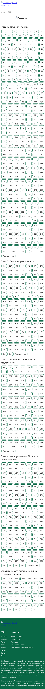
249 (35, 177)
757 (29, 534)
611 (23, 429)
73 (3, 71)
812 (41, 579)
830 (22, 592)
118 (4, 97)
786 (35, 552)
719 (10, 512)
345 (22, 238)
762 (16, 539)
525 (10, 376)
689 (41, 490)
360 (29, 247)
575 (16, 407)
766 (41, 539)
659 (29, 473)
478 (35, 332)
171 (29, 128)
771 (29, 543)
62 (31, 62)
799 (29, 561)
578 (35, 407)
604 (22, 424)
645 (29, 464)
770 (23, 543)
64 (42, 62)
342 (4, 238)
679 (22, 486)
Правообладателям (18, 645)
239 (16, 172)
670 (10, 482)
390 (10, 279)
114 (23, 93)
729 (29, 517)
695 (35, 495)
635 (41, 442)
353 (28, 243)
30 (31, 44)
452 (4, 319)
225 (16, 163)
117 (41, 93)
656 (10, 473)
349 (4, 243)
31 (36, 44)
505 (29, 349)
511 (10, 367)
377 (16, 270)
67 (15, 66)
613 (35, 429)
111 (4, 93)
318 (28, 221)
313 (41, 216)
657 (16, 473)
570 (29, 402)
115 (29, 93)
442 (28, 310)
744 (35, 526)
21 (25, 40)
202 (4, 150)
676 (4, 486)
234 (28, 168)
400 (29, 283)
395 (41, 279)
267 (16, 190)
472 (41, 327)
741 (16, 526)
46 (31, 53)
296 (22, 207)
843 (16, 601)
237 (4, 172)
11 (14, 36)
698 (10, 499)
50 (9, 58)
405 (16, 288)
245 (10, 177)
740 (10, 526)
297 (29, 207)
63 (36, 62)
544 (41, 385)
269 (29, 190)
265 (4, 190)
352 (22, 243)
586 (41, 411)
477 (29, 332)
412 (16, 292)
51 (14, 58)
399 (22, 283)
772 (35, 543)
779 (35, 548)
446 (10, 314)
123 (35, 97)
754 (10, 534)
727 (16, 517)
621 (41, 433)
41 (3, 53)
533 (16, 380)
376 (10, 270)
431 (4, 305)
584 (28, 411)
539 (10, 385)
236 (41, 168)
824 (28, 587)
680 (28, 486)
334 (41, 229)
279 (4, 199)
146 (4, 115)
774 (4, 548)
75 (14, 71)
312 (35, 216)
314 (4, 221)
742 (22, 526)
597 (22, 420)
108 (29, 89)
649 (10, 468)
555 (22, 394)
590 (22, 416)
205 (22, 150)
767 (4, 543)
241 (29, 172)
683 (4, 490)
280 (10, 199)
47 (36, 53)
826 (41, 587)
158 (35, 119)
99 (15, 84)
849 (10, 605)
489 (16, 341)
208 (41, 150)
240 (22, 172)
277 (35, 194)
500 (41, 345)
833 (41, 592)
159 (41, 119)
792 (29, 556)
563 (28, 398)
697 (4, 499)
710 (41, 504)
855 (4, 609)
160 (4, 124)
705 (10, 504)
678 (16, 486)
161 (10, 124)
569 (23, 402)
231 (10, 168)
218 (16, 159)
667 (35, 477)
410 (4, 292)
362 (41, 247)
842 (10, 601)
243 (41, 172)
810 (29, 579)
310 (23, 216)
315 (10, 221)
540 (16, 385)
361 (35, 247)
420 (22, 297)
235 (35, 168)
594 (4, 420)
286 (4, 203)
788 (4, 556)
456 (29, 319)
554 (16, 394)
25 (4, 44)
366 (32, 251)
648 (4, 468)
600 (41, 420)
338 (22, 234)
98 (9, 84)
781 (4, 552)
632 (22, 442)
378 (22, 270)
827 (4, 592)
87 (36, 75)
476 (22, 332)
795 (4, 561)
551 (41, 389)
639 (32, 446)
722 (28, 512)
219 (22, 159)
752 (41, 530)
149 (23, 115)
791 (23, 556)
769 (16, 543)
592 (35, 416)
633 (28, 442)
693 (22, 495)
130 (35, 102)
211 (16, 155)
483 (22, 336)
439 (10, 310)
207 (35, 150)
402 (41, 283)
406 (22, 288)
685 (16, 490)
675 (41, 482)
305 (35, 212)
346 (29, 238)
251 (4, 181)
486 (41, 336)
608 (4, 429)
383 (10, 275)
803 (10, 565)
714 (22, 508)
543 (35, 385)
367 (41, 251)
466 (4, 327)
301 (10, 212)
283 (28, 199)
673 (29, 482)
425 (10, 301)
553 (10, 394)
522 (35, 372)
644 (22, 464)
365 (22, 251)
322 (10, 225)
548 (22, 389)
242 (35, 172)
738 (41, 521)
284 (35, 199)
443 (35, 310)
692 (16, 495)
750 (29, 530)
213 (29, 155)
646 (35, 464)
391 (16, 279)
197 (16, 146)
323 (16, 225)
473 (4, 332)
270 (35, 190)
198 (22, 146)
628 (41, 438)
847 (41, 601)
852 (28, 605)
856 (10, 609)
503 (16, 349)
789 (10, 556)
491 (29, 341)
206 (29, 150)
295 (16, 207)
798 (22, 561)
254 (22, 181)
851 (22, 605)
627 (35, 438)
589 (16, 416)
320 (41, 221)
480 (4, 336)
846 (35, 601)
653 (35, 468)
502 (10, 349)
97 (3, 84)
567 (10, 402)
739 (4, 526)
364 (13, 251)
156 (23, 119)
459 (4, 323)
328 (4, 229)
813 (4, 583)
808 (16, 579)
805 (22, 565)
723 (35, 512)
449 (29, 314)
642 (10, 464)
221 (35, 159)
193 (35, 141)
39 (36, 49)
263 (35, 185)
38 (31, 49)
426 (16, 301)
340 (35, 234)
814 (10, 583)
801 (41, 561)
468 (16, 327)
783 (16, 552)
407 (29, 288)
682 (41, 486)
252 (10, 181)
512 (16, 367)
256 (35, 181)
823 (22, 587)
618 (22, 433)
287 (10, 203)
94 (31, 80)
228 (35, 163)
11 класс (4, 636)
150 (29, 115)
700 (23, 499)
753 (4, 534)
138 (41, 106)
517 (4, 372)
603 (16, 424)
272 (4, 194)
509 (10, 354)
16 (42, 36)
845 (29, 601)
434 (22, 305)
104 (4, 89)
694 (28, 495)
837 (22, 596)
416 (41, 292)
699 (16, 499)
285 (41, 199)
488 (10, 341)
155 (16, 119)
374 (41, 266)
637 (13, 446)
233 (22, 168)
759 (41, 534)
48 (42, 53)
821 (10, 587)
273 (10, 194)
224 (10, 163)
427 (22, 301)
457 (35, 319)
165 (35, 124)
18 (9, 40)
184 (22, 137)
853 (35, 605)
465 (41, 323)
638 (22, 446)
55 (36, 58)
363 (4, 251)
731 (41, 517)
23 (36, 40)
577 (29, 407)
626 (29, 438)
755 (16, 534)
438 (4, 310)
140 (10, 111)
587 (4, 416)
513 (22, 367)
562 (22, 398)
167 (4, 128)
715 (29, 508)
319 (35, 221)
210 (10, 155)
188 (4, 141)
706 (16, 504)
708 (29, 504)
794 (41, 556)
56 (42, 58)
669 (4, 482)
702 (35, 499)
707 (23, 504)
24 (42, 40)
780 (41, 548)
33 (4, 49)
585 (35, 411)
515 (35, 367)
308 (10, 216)
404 (10, 288)
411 (10, 292)
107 (23, 89)
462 (22, 323)
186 (35, 137)
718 (4, 512)
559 (4, 398)
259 (10, 185)
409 (41, 288)
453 (10, 319)
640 (41, 446)
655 (4, 473)
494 (4, 345)
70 (31, 66)
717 (41, 508)
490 (22, 341)
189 (10, 141)
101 (28, 84)
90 (9, 80)
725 (4, 517)
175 (10, 133)
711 (4, 508)
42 (9, 53)
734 (16, 521)
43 (14, 53)
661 (41, 473)
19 (14, 40)
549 (29, 389)
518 (10, 372)
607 (41, 424)
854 (41, 605)
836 (16, 596)
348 (41, 238)
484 (28, 336)
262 (28, 185)
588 (10, 416)
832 (35, 592)
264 (41, 185)
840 (41, 596)
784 (22, 552)
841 (4, 601)
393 (28, 279)
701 (29, 499)
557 (35, 394)
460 (10, 323)
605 (29, 424)
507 (41, 349)
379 (29, 270)
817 (29, 583)
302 (16, 212)
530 (41, 376)
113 (16, 93)
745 (41, 526)
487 (4, 341)
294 (10, 207)
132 (4, 106)
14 (31, 36)
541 (22, 385)
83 (14, 75)
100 (22, 84)
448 (22, 314)
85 (25, 75)
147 (10, 115)
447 (16, 314)
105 (10, 89)
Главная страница (17, 636)
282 (22, 199)
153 (4, 119)
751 (35, 530)
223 (4, 163)
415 (35, 292)
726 (10, 517)
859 (28, 609)
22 (31, 40)
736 (29, 521)
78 (31, 71)
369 (10, 266)
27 (14, 44)
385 (22, 275)
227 (29, 163)
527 (22, 376)
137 (35, 106)
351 (16, 243)
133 (10, 106)
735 (22, 521)
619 (28, 433)
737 (35, 521)
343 (10, 238)
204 (16, 150)
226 (22, 163)
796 (10, 561)
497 (22, 345)
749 (22, 530)
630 (10, 442)
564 (35, 398)
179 (35, 133)
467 (10, 327)
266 (10, 190)
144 (35, 111)
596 (16, 420)
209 (4, 155)
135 (23, 106)
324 (22, 225)
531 (4, 380)
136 (29, 106)
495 (10, 345)
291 (35, 203)
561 (16, 398)
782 (10, 552)
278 (41, 194)
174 (4, 133)
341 (41, 234)
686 (22, 490)
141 (16, 111)
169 (16, 128)
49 (4, 58)
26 (9, 44)
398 (16, 283)
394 (35, 279)
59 (14, 62)
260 (16, 185)
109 (35, 89)
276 (29, 194)
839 (35, 596)
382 (4, 275)
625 (22, 438)
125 (4, 102)
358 (16, 247)
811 (35, 579)
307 (4, 216)
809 (23, 579)
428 (28, 301)
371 (23, 266)
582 (16, 411)
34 (9, 49)
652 (28, 468)
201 (41, 146)
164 (29, 124)
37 (25, 49)
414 (29, 292)
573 (4, 407)
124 (41, 97)
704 (4, 504)
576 (22, 407)
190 (16, 141)
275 (22, 194)
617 (16, 433)
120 (16, 97)
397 (10, 283)
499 (35, 345)
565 (41, 398)
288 (16, 203)
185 (29, 137)
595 (10, 420)
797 (16, 561)
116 (35, 93)
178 (29, 133)
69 (26, 66)
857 (16, 609)
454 (16, 319)
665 (22, 477)
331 (22, 229)
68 (20, 66)
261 (22, 185)
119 (10, 97)
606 (35, 424)
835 (10, 596)
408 (35, 288)
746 (4, 530)
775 (10, 548)
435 (29, 305)
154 (10, 119)
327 (41, 225)
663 (10, 477)
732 (4, 521)
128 (23, 102)
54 (31, 58)
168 (10, 128)
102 (35, 84)
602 (10, 424)
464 (35, 323)
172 (35, 128)
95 (36, 80)
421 (28, 297)
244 (4, 177)
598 (28, 420)
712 (10, 508)
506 (35, 349)
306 (41, 212)
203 (10, 150)
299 (41, 207)
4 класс (3, 656)
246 (16, 177)
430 (41, 301)
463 (28, 323)
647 (41, 464)
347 (35, 238)
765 (35, 539)
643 (16, 464)
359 (22, 247)
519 (16, 372)
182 (10, 137)
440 (16, 310)
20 (20, 40)
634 (35, 442)
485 (35, 336)
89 (4, 80)
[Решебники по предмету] (6, 12)
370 (16, 266)
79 (36, 71)
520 (22, 372)
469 (23, 327)
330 (16, 229)
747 (10, 530)
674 (35, 482)
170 (23, 128)
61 (25, 62)
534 (22, 380)
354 (35, 243)
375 (4, 270)
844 (22, 601)
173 (41, 128)
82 (9, 75)
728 (22, 517)
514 (29, 367)
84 (20, 75)
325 (29, 225)
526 (16, 376)
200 (35, 146)
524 (4, 376)
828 (10, 592)
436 (35, 305)
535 (29, 380)
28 (20, 44)
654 (41, 468)
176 (16, 133)
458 (41, 319)
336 (10, 234)
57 (3, 62)
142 (22, 111)
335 (4, 234)
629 (4, 442)
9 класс (3, 642)
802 (4, 565)
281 (16, 199)
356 (4, 247)
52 (20, 58)
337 (16, 234)
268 (23, 190)
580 (4, 411)
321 (4, 225)
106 (16, 89)
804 (16, 565)
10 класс (4, 639)
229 (41, 163)
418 (10, 297)
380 (35, 270)
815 (16, 583)
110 (41, 89)
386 (29, 275)
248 (28, 177)
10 (9, 36)
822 (16, 587)
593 (41, 416)
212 (22, 155)
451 (41, 314)
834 (4, 596)
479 (41, 332)
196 (10, 146)
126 (10, 102)
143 (29, 111)
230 (4, 168)
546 (10, 389)
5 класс (3, 653)
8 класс (3, 645)
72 (42, 66)
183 (16, 137)
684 (10, 490)
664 (16, 477)
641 (4, 464)
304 (28, 212)
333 (35, 229)
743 (29, 526)
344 (16, 238)
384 (16, 275)
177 (23, 133)
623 (10, 438)
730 (35, 517)
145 (41, 111)
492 (35, 341)
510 (4, 367)
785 (29, 552)
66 (9, 66)
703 (41, 499)
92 (20, 80)
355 (41, 243)
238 (10, 172)
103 (41, 84)
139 (4, 111)
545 (4, 389)
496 (16, 345)
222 (41, 159)
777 (22, 548)
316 (16, 221)
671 (16, 482)
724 (41, 512)
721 (22, 512)
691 (10, 495)
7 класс (3, 647)
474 (10, 332)
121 (22, 97)
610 (17, 429)
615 (4, 433)
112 (10, 93)
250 (41, 177)
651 (22, 468)
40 (42, 49)
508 (4, 354)
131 (41, 102)
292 (41, 203)
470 (29, 327)
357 (10, 247)
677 (10, 486)
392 (22, 279)
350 (10, 243)
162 (16, 124)
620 (35, 433)
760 (4, 539)
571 (35, 402)
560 (10, 398)
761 (10, 539)
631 (16, 442)
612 (29, 429)
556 (29, 394)
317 (22, 221)
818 (35, 583)
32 (42, 44)
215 (41, 155)
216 (4, 159)
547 (16, 389)
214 (35, 155)
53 (25, 58)
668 (41, 477)
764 (29, 539)
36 (20, 49)
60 (20, 62)
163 (22, 124)
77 (25, 71)
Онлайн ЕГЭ (15, 639)
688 (35, 490)
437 (41, 305)
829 (16, 592)
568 (16, 402)
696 (41, 495)
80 (42, 71)
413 (22, 292)
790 (16, 556)
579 (41, 407)
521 (28, 372)
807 (10, 579)
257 (41, 181)
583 (22, 411)
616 (10, 433)
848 (4, 605)
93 (25, 80)
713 (16, 508)
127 (16, 102)
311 (29, 216)
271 (41, 190)
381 (41, 270)
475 (16, 332)
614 (41, 429)
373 (35, 266)
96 (42, 80)
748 (16, 530)
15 (36, 36)
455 (22, 319)
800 (35, 561)
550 (35, 389)
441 (22, 310)
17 (3, 40)
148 (16, 115)
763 (22, 539)
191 (23, 141)
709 (35, 504)
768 (10, 543)
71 (36, 66)
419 (16, 297)
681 (35, 486)
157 (29, 119)
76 (20, 71)
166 (41, 124)
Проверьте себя (8, 256)
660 (35, 473)
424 (4, 301)
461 (16, 323)
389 (4, 279)
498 (28, 345)
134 (16, 106)
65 (4, 66)
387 (35, 275)
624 (16, 438)
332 (28, 229)
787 (41, 552)
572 (41, 402)
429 (35, 301)
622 (4, 438)
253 (16, 181)
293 (4, 207)
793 (35, 556)
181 (4, 137)
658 (22, 473)
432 (10, 305)
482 (16, 336)
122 (28, 97)
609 (10, 429)
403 (4, 288)
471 (35, 327)
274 (16, 194)
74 (9, 71)
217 (10, 159)
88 (42, 75)
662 (4, 477)
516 (41, 367)
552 (4, 394)
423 (41, 297)
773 (41, 543)
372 (29, 266)
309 (16, 216)
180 (41, 133)
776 (16, 548)
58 (9, 62)
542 (28, 385)
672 (22, 482)
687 (29, 490)
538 (4, 385)
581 (10, 411)
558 (41, 394)
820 (4, 587)
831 (29, 592)
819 (41, 583)
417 (4, 297)
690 (4, 495)
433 (16, 305)
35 (15, 49)
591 (29, 416)
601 (4, 424)
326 (35, 225)
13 (25, 36)
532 (10, 380)
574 (10, 407)
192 (29, 141)
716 (35, 508)
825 (35, 587)
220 (28, 159)
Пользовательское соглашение (22, 647)
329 (10, 229)
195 (4, 146)
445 (4, 314)
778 (29, 548)
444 (41, 310)
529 (35, 376)
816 (23, 583)
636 (4, 446)
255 (29, 181)
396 (4, 283)
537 (41, 380)
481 (10, 336)
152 (41, 115)
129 (29, 102)
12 (20, 36)
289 (22, 203)
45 (25, 53)
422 (35, 297)
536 (35, 380)
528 (28, 376)
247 (22, 177)
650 (16, 468)
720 (16, 512)
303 (22, 212)
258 (4, 185)
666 (29, 477)
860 (34, 609)
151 (35, 115)
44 (20, 53)
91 (14, 80)
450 (35, 314)
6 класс (3, 650)
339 (29, 234)
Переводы (14, 642)
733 (10, 521)
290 (29, 203)
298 (35, 207)
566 (4, 402)
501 (4, 349)
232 (16, 168)
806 (4, 579)
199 (28, 146)
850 (16, 605)
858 (22, 609)
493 (41, 341)
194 (41, 141)
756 (22, 534)
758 (35, 534)
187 (41, 137)
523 (41, 372)
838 (28, 596)
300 (4, 212)
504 (22, 349)
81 (3, 75)
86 (31, 75)
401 (35, 283)
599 (35, 420)
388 (41, 275)
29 (25, 44)
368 (4, 266)
